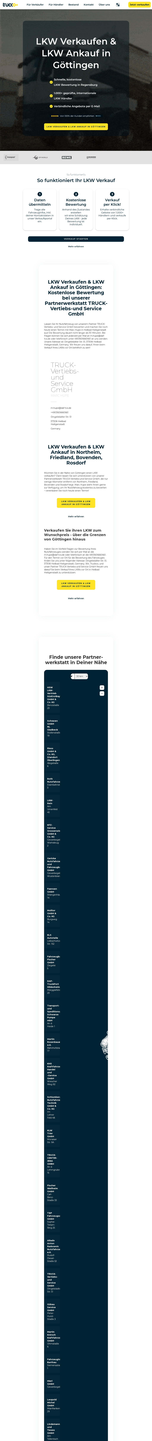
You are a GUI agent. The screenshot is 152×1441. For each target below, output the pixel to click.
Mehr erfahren (76, 246)
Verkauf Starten (76, 239)
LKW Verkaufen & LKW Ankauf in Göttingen (76, 127)
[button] (118, 4)
